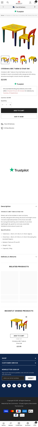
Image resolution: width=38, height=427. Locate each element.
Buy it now (19, 117)
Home (2, 15)
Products (8, 15)
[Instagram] (9, 385)
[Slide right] (34, 7)
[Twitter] (29, 385)
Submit (31, 378)
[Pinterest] (14, 385)
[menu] (2, 2)
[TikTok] (19, 385)
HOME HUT (19, 339)
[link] (19, 7)
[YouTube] (24, 385)
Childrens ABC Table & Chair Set (19, 342)
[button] (5, 60)
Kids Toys (15, 15)
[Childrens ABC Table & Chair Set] (19, 324)
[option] (19, 332)
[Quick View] (26, 316)
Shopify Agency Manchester (28, 403)
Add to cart (19, 111)
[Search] (8, 2)
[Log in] (30, 2)
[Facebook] (4, 385)
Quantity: (4, 101)
